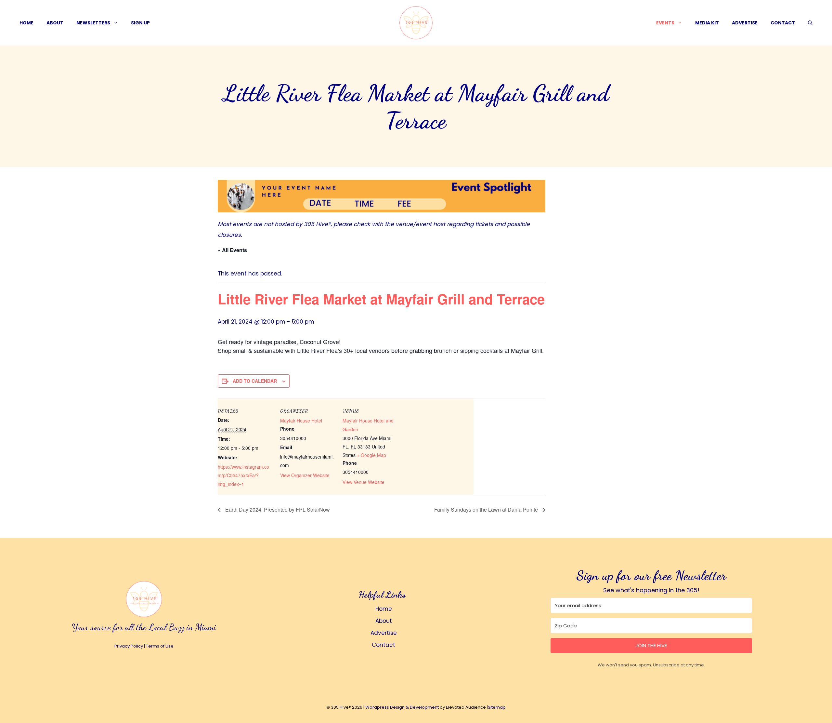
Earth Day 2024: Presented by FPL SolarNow (277, 509)
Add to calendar (255, 381)
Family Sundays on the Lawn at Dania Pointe (486, 509)
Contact (783, 23)
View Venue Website (363, 482)
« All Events (232, 250)
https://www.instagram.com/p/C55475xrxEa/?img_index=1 (243, 475)
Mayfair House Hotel (301, 420)
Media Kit (707, 23)
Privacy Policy (128, 646)
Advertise (745, 23)
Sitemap (497, 707)
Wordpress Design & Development (402, 707)
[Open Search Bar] (810, 23)
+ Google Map (371, 455)
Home (26, 23)
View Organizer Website (305, 475)
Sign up (140, 23)
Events (665, 23)
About (54, 23)
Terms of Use (160, 646)
